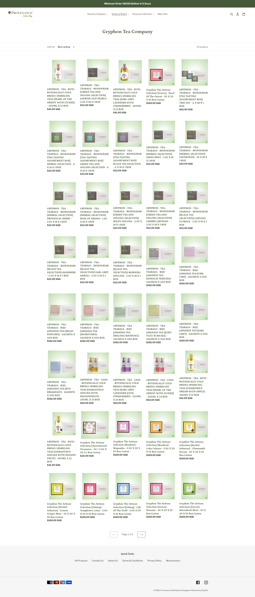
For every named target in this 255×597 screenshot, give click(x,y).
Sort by (51, 47)
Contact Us (98, 560)
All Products (81, 560)
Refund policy (173, 560)
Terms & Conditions (132, 560)
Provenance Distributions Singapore (176, 590)
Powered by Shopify (199, 590)
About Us (113, 560)
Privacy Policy (154, 560)
